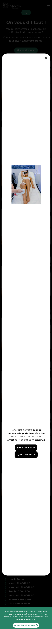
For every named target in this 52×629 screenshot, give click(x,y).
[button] (26, 447)
